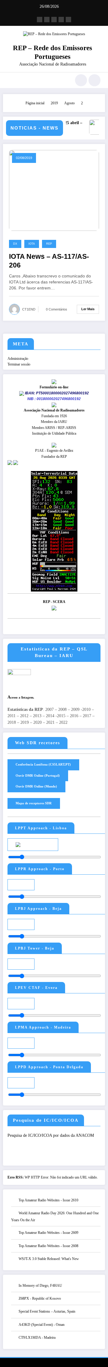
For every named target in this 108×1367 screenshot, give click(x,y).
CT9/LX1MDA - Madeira (37, 1337)
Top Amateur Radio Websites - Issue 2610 (48, 1200)
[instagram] (61, 19)
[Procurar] (81, 80)
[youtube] (68, 19)
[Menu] (10, 80)
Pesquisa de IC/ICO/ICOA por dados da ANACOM (51, 1135)
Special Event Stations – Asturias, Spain (47, 1311)
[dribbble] (54, 19)
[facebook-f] (39, 19)
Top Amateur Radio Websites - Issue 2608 (48, 1246)
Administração (18, 358)
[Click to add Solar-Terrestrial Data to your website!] (54, 531)
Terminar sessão (19, 364)
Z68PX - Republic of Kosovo (40, 1298)
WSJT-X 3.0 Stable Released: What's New (49, 1259)
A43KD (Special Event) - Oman (41, 1325)
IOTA (31, 243)
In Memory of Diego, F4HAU (40, 1285)
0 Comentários (56, 309)
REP (49, 243)
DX (15, 243)
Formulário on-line (54, 387)
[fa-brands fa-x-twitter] (47, 19)
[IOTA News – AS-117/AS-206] (54, 190)
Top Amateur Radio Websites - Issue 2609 (48, 1233)
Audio (44, 844)
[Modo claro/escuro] (94, 80)
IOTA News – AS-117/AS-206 (49, 261)
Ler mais (87, 309)
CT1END (28, 309)
